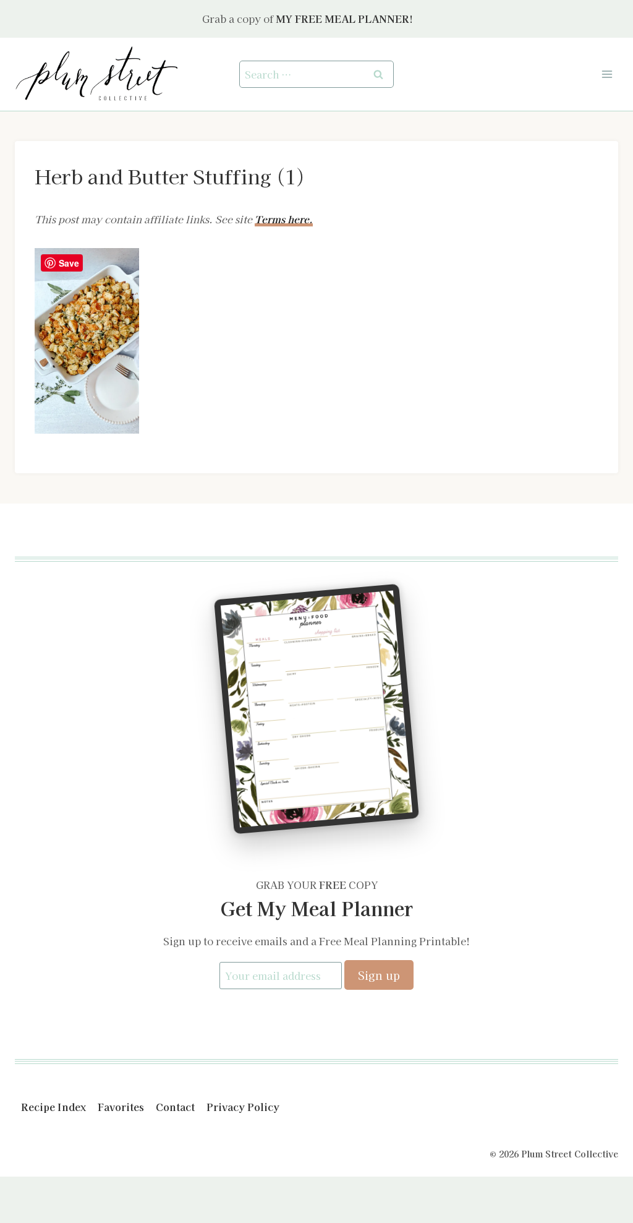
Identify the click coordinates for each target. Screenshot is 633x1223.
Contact (175, 1106)
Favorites (121, 1106)
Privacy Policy (242, 1106)
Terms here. (284, 219)
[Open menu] (606, 74)
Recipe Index (53, 1106)
